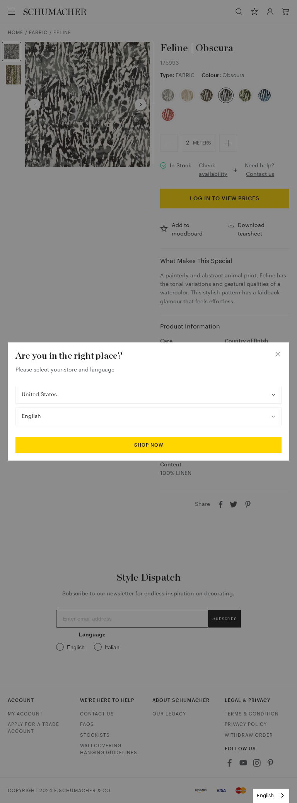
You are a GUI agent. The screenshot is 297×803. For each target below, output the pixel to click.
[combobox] (271, 796)
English (265, 795)
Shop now (148, 445)
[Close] (278, 354)
